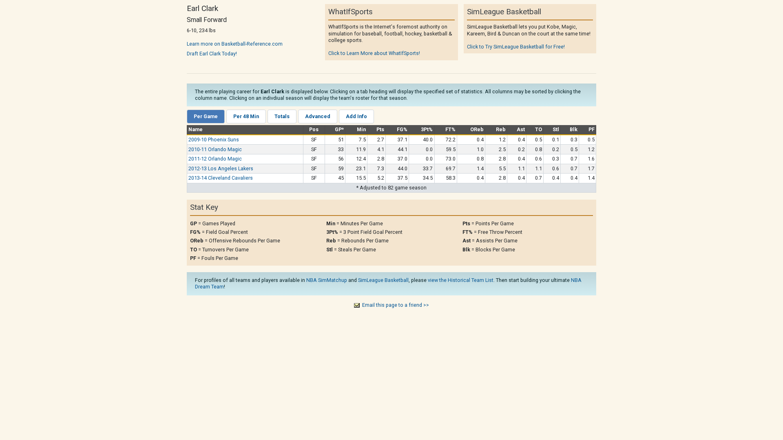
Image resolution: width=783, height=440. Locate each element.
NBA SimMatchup (326, 280)
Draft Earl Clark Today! (212, 54)
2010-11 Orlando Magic (215, 149)
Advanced (317, 116)
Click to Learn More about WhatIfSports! (374, 53)
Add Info (356, 116)
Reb (501, 129)
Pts (380, 129)
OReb (477, 129)
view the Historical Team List (460, 280)
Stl (556, 129)
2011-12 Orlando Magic (215, 159)
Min (361, 129)
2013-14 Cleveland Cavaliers (220, 178)
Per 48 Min (246, 116)
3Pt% (427, 129)
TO (538, 129)
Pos (314, 129)
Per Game (206, 116)
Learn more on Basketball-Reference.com (235, 44)
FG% (402, 129)
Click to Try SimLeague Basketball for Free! (516, 47)
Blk (573, 129)
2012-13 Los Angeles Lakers (220, 168)
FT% (450, 129)
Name (195, 129)
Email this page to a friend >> (395, 305)
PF (591, 129)
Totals (282, 116)
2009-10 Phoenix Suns (213, 139)
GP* (339, 129)
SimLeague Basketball (383, 280)
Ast (521, 129)
